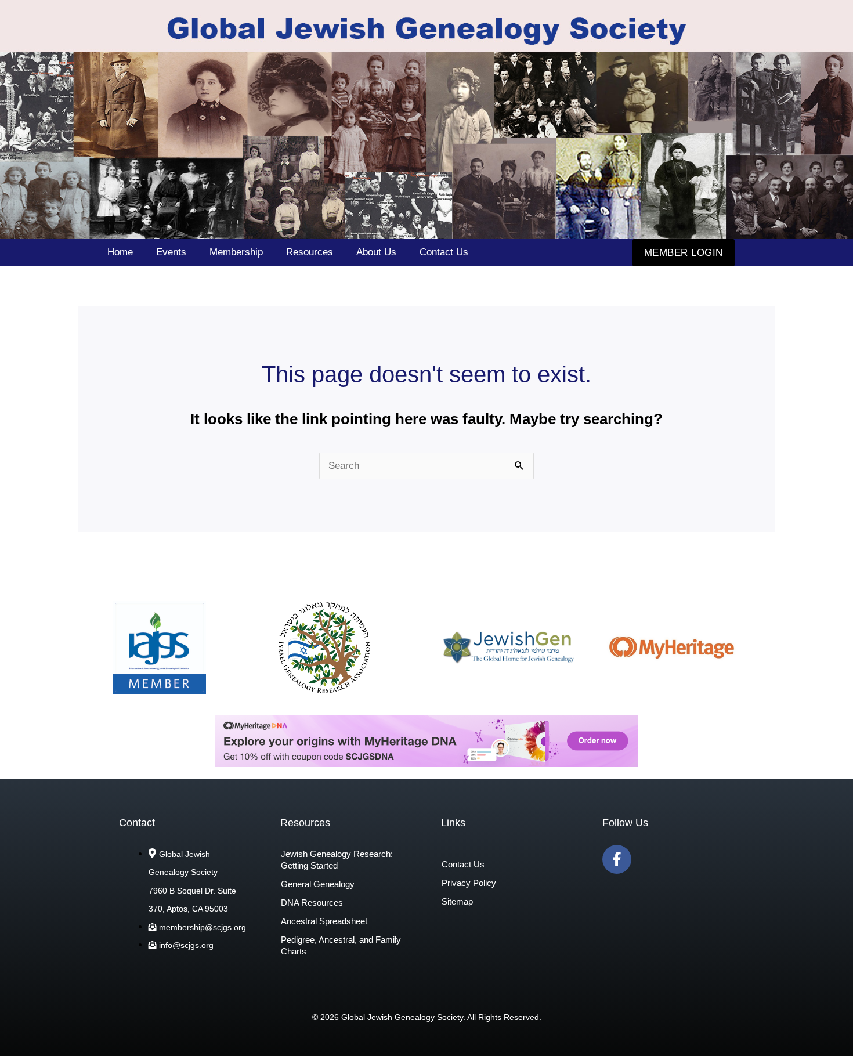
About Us (376, 252)
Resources (309, 252)
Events (171, 252)
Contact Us (444, 252)
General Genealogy (318, 884)
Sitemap (457, 901)
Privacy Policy (469, 883)
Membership (236, 252)
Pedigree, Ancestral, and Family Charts (341, 945)
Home (120, 252)
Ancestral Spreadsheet (324, 921)
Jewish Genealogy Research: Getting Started (337, 859)
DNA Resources (312, 902)
